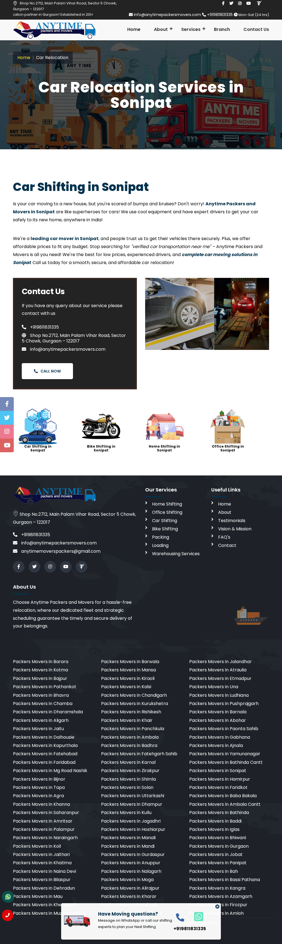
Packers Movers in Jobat (216, 854)
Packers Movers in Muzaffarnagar (49, 913)
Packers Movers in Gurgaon (219, 846)
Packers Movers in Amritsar (42, 821)
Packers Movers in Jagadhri (131, 821)
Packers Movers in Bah (213, 871)
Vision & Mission (234, 529)
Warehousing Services (176, 554)
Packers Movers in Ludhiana (219, 695)
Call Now (50, 371)
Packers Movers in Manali (128, 837)
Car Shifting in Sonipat (37, 448)
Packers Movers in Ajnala (216, 745)
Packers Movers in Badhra (129, 745)
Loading (160, 545)
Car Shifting (164, 520)
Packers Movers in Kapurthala (45, 745)
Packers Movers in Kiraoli (127, 678)
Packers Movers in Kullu (126, 812)
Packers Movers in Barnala (217, 712)
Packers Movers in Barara (40, 661)
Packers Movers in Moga (127, 879)
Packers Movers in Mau (38, 896)
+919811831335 (220, 14)
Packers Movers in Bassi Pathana (224, 879)
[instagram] (240, 3)
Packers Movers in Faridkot (218, 787)
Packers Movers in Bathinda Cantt (226, 762)
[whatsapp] (195, 916)
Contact (227, 545)
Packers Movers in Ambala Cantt (225, 804)
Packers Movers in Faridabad (44, 762)
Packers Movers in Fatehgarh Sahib (139, 754)
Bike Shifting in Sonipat (101, 448)
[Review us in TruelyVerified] (259, 3)
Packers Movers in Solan (127, 787)
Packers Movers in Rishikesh (131, 712)
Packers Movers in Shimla (128, 779)
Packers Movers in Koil (37, 846)
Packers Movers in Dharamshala (48, 712)
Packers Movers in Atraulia (217, 670)
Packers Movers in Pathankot (44, 687)
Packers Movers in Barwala (130, 661)
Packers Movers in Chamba (42, 703)
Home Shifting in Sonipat (164, 448)
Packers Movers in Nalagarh (131, 871)
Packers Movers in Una (213, 687)
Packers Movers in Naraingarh (45, 837)
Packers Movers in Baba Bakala (223, 796)
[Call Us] (8, 915)
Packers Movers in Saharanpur (46, 812)
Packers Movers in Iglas (214, 829)
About (161, 29)
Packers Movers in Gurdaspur (133, 854)
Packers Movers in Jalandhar (220, 661)
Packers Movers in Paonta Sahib (223, 728)
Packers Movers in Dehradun (44, 888)
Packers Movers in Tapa (39, 787)
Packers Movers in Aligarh (41, 720)
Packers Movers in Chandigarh (134, 695)
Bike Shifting (165, 529)
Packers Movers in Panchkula (132, 728)
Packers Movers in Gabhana (219, 737)
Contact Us (256, 29)
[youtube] (248, 3)
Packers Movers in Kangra (217, 888)
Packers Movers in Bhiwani (217, 837)
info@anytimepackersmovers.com (167, 14)
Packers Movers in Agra (38, 796)
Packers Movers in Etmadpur (220, 678)
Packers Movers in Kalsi (126, 687)
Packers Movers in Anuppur (130, 863)
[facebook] (223, 3)
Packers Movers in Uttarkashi (132, 796)
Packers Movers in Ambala (130, 737)
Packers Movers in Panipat (217, 863)
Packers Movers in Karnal (128, 762)
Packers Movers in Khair (127, 720)
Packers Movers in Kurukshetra (134, 703)
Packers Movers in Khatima (42, 863)
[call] (180, 917)
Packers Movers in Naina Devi (44, 871)
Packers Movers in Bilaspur (41, 879)
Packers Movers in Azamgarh (220, 896)
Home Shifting (167, 504)
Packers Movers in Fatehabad (45, 754)
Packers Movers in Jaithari (41, 854)
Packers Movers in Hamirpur (219, 779)
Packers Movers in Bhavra (41, 695)
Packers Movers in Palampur (44, 829)
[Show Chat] (8, 897)
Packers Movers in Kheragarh (45, 905)
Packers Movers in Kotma (40, 670)
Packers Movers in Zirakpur (130, 770)
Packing (160, 537)
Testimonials (231, 520)
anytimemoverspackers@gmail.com (60, 551)
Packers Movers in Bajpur (40, 678)
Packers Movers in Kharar (128, 896)
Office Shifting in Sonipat (228, 448)
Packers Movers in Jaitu (38, 728)
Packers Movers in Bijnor (39, 779)
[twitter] (231, 3)
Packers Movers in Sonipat (217, 770)
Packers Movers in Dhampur (131, 804)
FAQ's (224, 537)
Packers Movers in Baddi (215, 821)
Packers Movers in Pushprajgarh (224, 703)
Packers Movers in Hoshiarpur (133, 829)
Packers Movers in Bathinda (219, 812)
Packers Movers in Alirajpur (130, 888)
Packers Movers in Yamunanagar (224, 754)
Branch (222, 29)
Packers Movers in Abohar (217, 720)
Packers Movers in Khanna (41, 804)
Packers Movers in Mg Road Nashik (50, 770)
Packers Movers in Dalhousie (43, 737)
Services (190, 29)
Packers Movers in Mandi (127, 846)
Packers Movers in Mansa (128, 670)
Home (133, 29)
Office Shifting (167, 512)
